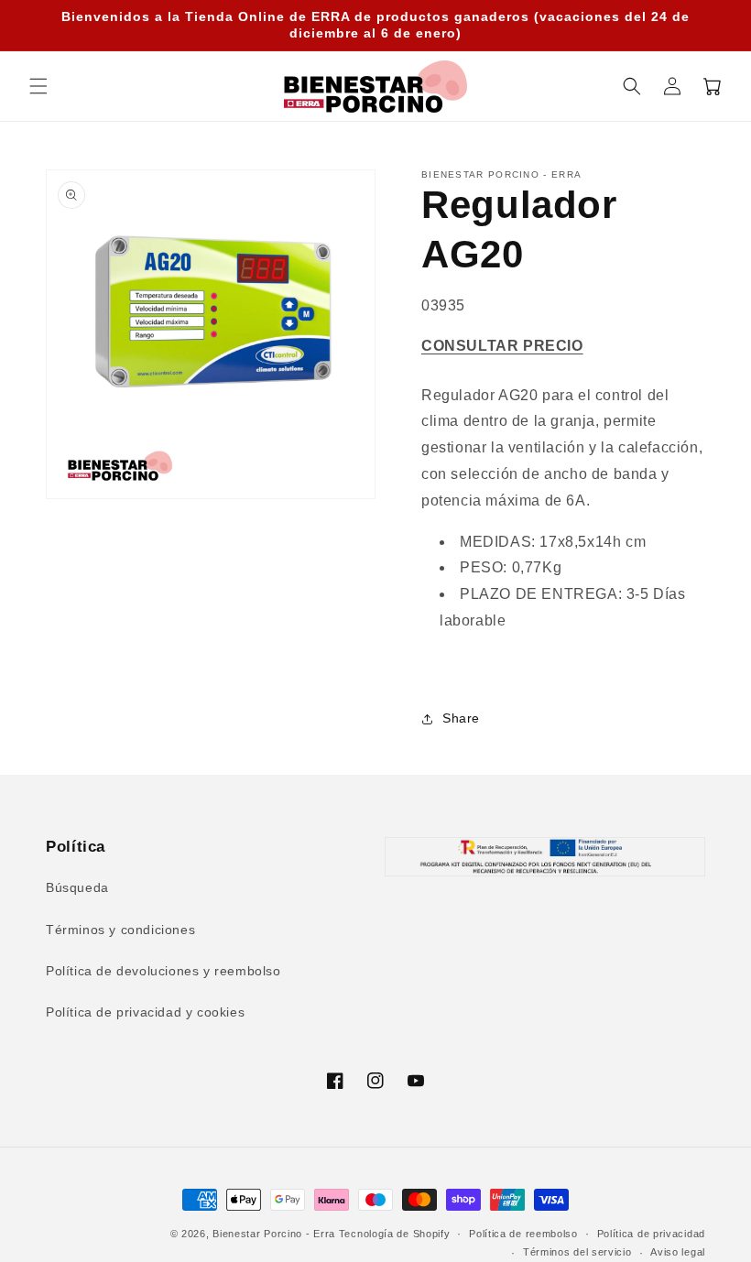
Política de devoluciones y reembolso (163, 970)
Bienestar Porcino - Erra (273, 1233)
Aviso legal (677, 1251)
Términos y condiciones (120, 929)
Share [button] (461, 718)
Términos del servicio (577, 1251)
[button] (38, 86)
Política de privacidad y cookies (145, 1012)
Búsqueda (77, 887)
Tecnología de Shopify (395, 1233)
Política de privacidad (651, 1233)
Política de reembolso (523, 1233)
